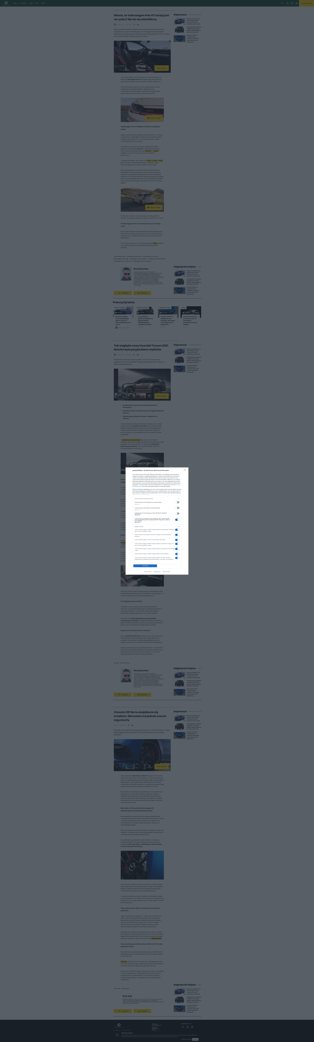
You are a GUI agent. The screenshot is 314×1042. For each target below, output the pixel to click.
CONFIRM (145, 565)
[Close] (185, 470)
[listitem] (157, 498)
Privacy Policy (166, 571)
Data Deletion (147, 571)
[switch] (177, 502)
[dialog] (157, 521)
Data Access (157, 571)
